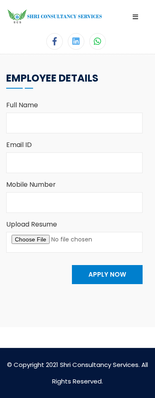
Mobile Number (31, 184)
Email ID (19, 145)
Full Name (22, 105)
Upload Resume (31, 224)
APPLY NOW (107, 274)
